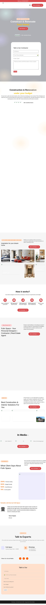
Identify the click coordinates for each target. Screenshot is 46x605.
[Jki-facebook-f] (20, 558)
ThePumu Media (32, 602)
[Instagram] (24, 558)
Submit (15, 71)
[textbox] (16, 58)
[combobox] (16, 58)
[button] (1, 439)
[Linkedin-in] (27, 558)
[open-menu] (30, 5)
